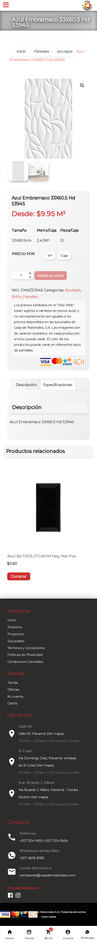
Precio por (23, 254)
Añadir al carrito (50, 275)
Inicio (11, 620)
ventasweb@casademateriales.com (47, 875)
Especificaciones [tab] (57, 385)
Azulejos (72, 290)
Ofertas (13, 690)
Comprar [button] (19, 576)
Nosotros (14, 627)
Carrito (12, 703)
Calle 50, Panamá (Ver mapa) (41, 734)
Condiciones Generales (25, 662)
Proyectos (15, 634)
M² (50, 255)
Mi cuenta (15, 697)
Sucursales (15, 641)
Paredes (30, 297)
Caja (64, 255)
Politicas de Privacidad (25, 655)
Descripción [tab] (26, 385)
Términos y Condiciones (26, 648)
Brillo (16, 297)
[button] (82, 85)
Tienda (12, 683)
